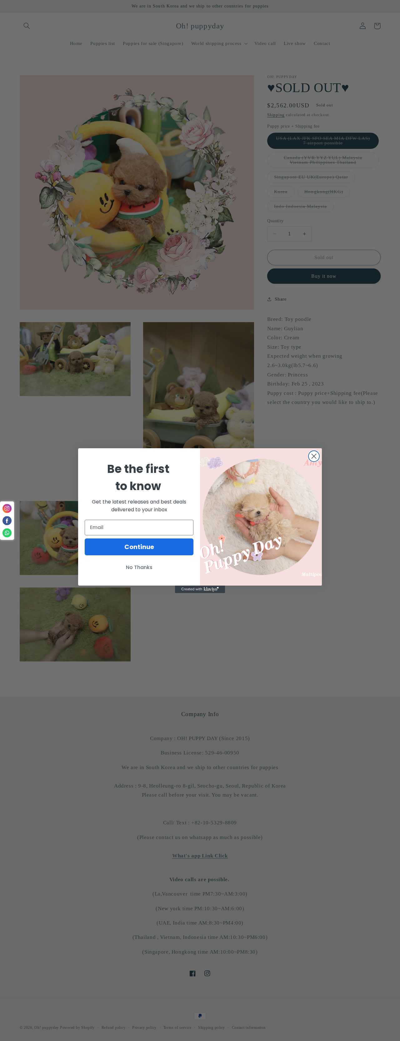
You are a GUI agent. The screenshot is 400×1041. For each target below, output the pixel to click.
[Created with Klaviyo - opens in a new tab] (200, 589)
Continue (139, 547)
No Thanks (139, 567)
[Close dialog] (313, 456)
